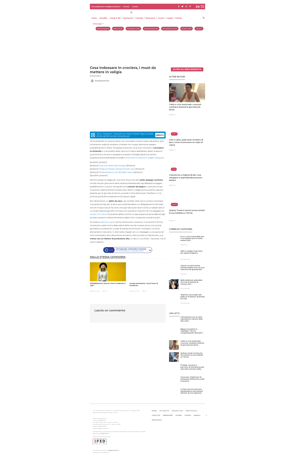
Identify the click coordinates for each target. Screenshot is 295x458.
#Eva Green (118, 28)
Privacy (126, 6)
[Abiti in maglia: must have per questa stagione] (192, 256)
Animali (178, 18)
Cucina (161, 18)
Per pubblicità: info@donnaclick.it (106, 6)
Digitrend (104, 433)
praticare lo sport (107, 222)
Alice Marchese (185, 259)
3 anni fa (98, 291)
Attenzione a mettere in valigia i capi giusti (144, 158)
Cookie (135, 6)
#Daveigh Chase (133, 28)
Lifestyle (139, 18)
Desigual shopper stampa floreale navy (116, 169)
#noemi (199, 28)
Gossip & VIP (115, 18)
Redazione (172, 114)
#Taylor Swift (186, 28)
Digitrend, (93, 291)
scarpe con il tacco (98, 214)
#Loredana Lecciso (170, 28)
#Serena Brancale (151, 28)
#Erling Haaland (103, 28)
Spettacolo (128, 18)
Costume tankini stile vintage (111, 165)
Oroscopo (97, 24)
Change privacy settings (101, 452)
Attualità (103, 18)
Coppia (170, 18)
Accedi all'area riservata (187, 69)
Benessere (150, 18)
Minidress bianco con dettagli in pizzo (115, 172)
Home (94, 18)
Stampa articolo (102, 81)
